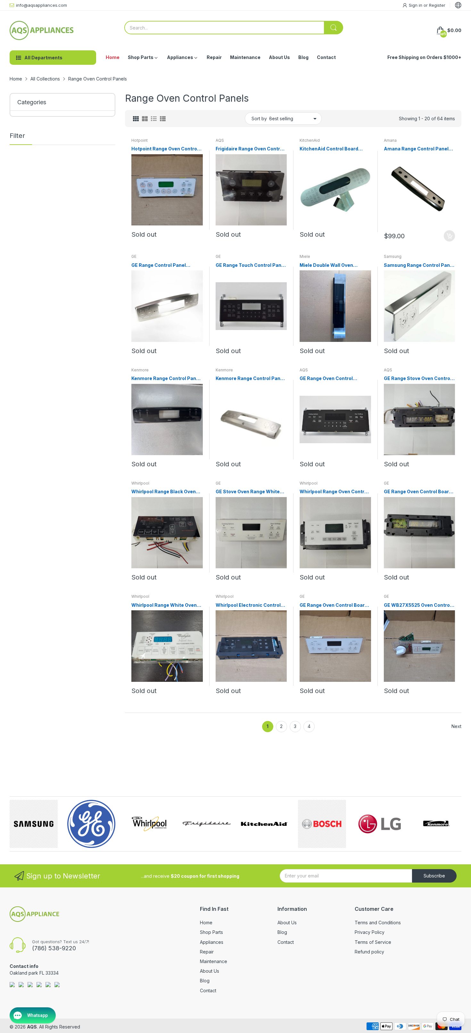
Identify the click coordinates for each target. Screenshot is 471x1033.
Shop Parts (211, 932)
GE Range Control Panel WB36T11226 (158, 265)
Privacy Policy (369, 932)
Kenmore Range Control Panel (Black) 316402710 (165, 379)
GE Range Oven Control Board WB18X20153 (334, 605)
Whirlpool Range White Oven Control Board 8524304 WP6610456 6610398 (164, 605)
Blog (205, 980)
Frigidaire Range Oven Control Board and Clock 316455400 (250, 149)
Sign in (416, 5)
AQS (220, 140)
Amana (390, 140)
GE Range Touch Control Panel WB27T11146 (250, 265)
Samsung (392, 256)
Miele (305, 256)
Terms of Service (373, 942)
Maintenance (213, 961)
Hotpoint (139, 140)
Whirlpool (140, 483)
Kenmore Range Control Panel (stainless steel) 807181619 (250, 379)
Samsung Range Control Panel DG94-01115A (419, 265)
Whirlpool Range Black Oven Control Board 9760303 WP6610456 (163, 492)
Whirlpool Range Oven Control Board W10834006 (334, 492)
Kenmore (140, 370)
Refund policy (369, 951)
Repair (207, 951)
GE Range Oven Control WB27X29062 (326, 379)
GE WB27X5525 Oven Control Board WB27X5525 (417, 605)
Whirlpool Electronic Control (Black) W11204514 (248, 605)
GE (133, 256)
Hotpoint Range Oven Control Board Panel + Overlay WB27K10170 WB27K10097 (164, 149)
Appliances (211, 942)
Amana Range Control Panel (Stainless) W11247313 (416, 149)
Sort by (259, 118)
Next (456, 726)
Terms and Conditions (378, 922)
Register (437, 5)
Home (206, 922)
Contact (208, 990)
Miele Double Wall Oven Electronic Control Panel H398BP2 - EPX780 (328, 265)
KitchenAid (310, 140)
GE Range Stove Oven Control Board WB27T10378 (417, 379)
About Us (209, 971)
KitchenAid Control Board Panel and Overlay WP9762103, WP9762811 (329, 149)
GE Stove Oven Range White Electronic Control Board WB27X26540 (248, 492)
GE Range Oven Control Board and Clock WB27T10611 (418, 492)
